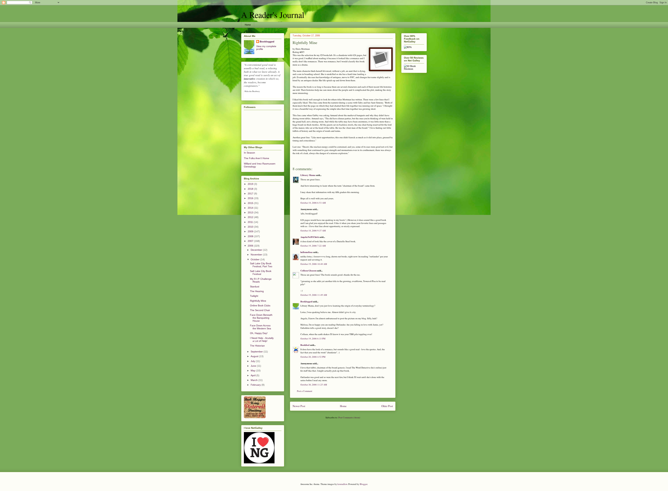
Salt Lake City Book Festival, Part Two (261, 265)
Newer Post (299, 406)
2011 (251, 222)
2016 (251, 198)
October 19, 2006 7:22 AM (313, 245)
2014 (251, 207)
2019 (251, 184)
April (253, 375)
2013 (251, 212)
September (257, 351)
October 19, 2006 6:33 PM (312, 338)
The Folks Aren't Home (256, 158)
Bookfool (304, 345)
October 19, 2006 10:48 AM (313, 263)
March (254, 380)
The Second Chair (260, 310)
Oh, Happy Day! (259, 333)
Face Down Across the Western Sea (260, 327)
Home (248, 24)
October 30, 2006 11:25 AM (313, 384)
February (256, 384)
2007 (251, 241)
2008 (251, 236)
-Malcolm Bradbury (252, 91)
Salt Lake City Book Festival (260, 272)
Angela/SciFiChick (309, 237)
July (253, 361)
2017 (251, 193)
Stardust (254, 286)
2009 (251, 231)
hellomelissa (306, 252)
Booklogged (306, 301)
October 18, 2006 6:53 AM (313, 202)
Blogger (363, 484)
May (253, 370)
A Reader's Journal (272, 14)
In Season (249, 152)
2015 (251, 203)
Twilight (254, 296)
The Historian (257, 345)
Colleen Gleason (308, 270)
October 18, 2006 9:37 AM (313, 230)
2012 (251, 217)
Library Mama (307, 175)
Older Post (387, 406)
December (257, 249)
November (257, 254)
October (255, 259)
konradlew (342, 484)
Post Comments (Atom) (349, 417)
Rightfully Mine (258, 300)
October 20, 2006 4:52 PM (312, 356)
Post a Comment (304, 391)
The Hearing (257, 291)
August (255, 356)
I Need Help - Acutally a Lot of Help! (262, 339)
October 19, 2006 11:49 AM (313, 294)
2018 (251, 188)
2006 (251, 245)
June (254, 365)
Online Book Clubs (260, 305)
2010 (251, 226)
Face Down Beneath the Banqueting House (261, 317)
